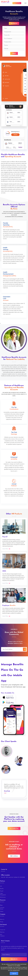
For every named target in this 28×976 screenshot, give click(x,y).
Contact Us (2, 929)
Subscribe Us (14, 959)
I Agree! (14, 973)
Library (1, 911)
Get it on (10, 702)
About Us (2, 919)
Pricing (1, 921)
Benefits (2, 888)
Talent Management (3, 894)
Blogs (1, 905)
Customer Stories (2, 908)
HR (1, 886)
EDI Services (3, 897)
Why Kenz (2, 932)
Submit (14, 53)
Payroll (1, 891)
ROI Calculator (2, 935)
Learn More (5, 548)
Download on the (10, 697)
